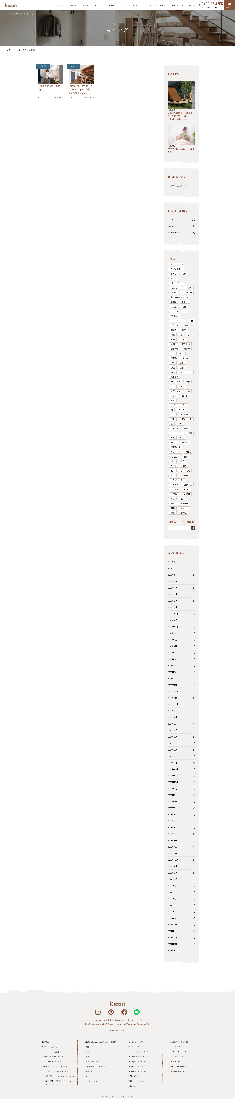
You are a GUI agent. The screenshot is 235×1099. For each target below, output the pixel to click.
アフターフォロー (92, 1081)
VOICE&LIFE (112, 5)
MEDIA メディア (177, 1061)
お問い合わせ (133, 1076)
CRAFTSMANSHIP (100, 1041)
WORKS (72, 5)
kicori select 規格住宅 (51, 1051)
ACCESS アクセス (178, 1056)
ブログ (43, 66)
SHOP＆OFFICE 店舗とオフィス (55, 1071)
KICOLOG (190, 5)
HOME (60, 5)
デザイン (89, 1051)
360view (131, 1085)
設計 (87, 1047)
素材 (87, 1056)
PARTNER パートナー (179, 1051)
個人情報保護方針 (177, 1071)
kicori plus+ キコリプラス (137, 1061)
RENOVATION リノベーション (55, 1066)
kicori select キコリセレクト (138, 1056)
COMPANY (179, 1041)
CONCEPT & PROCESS (133, 5)
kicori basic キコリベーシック (139, 1047)
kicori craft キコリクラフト (53, 1056)
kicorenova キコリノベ (137, 1071)
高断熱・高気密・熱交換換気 (96, 1066)
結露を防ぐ (90, 1071)
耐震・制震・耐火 (92, 1061)
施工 (87, 1076)
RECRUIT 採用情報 (178, 1066)
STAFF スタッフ (177, 1047)
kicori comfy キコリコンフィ (139, 1051)
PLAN (135, 1041)
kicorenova (96, 5)
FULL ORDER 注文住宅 (52, 1061)
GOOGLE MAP (119, 1030)
